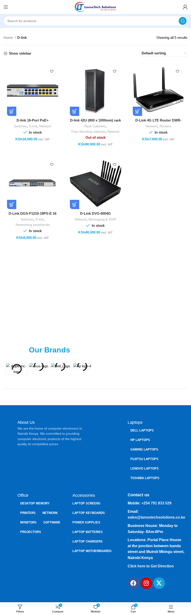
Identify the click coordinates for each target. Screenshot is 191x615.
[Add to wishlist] (52, 71)
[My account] (185, 7)
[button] (11, 369)
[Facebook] (133, 583)
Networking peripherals (33, 225)
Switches (20, 126)
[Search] (183, 21)
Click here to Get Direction (151, 566)
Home (8, 37)
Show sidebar (20, 53)
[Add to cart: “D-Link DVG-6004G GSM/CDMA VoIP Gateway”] (74, 204)
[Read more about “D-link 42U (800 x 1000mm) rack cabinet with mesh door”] (74, 111)
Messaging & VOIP (102, 219)
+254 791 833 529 (156, 503)
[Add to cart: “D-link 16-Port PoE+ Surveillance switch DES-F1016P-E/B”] (11, 111)
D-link (33, 126)
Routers (165, 126)
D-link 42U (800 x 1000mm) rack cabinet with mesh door (95, 122)
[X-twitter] (159, 583)
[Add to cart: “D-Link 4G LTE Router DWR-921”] (137, 111)
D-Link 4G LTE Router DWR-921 (158, 122)
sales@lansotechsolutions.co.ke (156, 517)
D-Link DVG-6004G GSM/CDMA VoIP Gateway (95, 215)
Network (45, 126)
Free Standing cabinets (88, 131)
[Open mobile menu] (5, 7)
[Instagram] (146, 583)
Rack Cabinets (95, 126)
